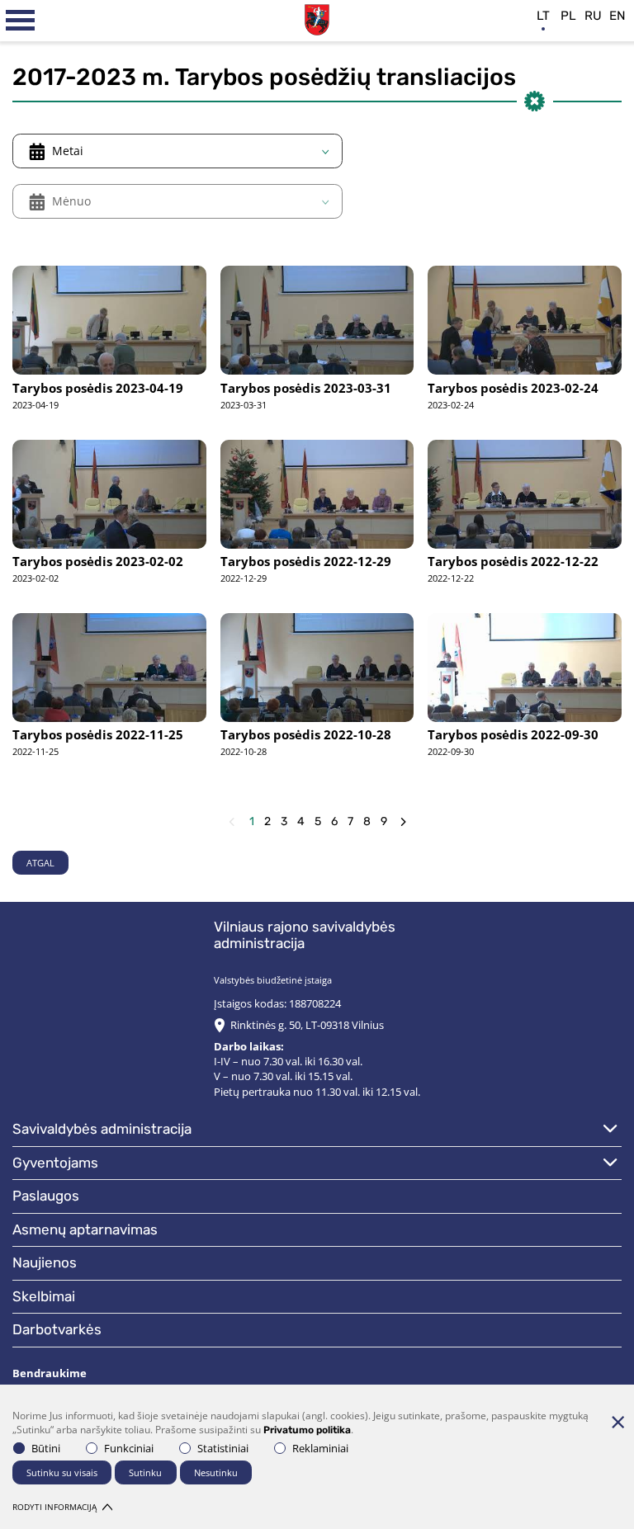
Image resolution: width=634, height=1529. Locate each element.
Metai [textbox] (67, 150)
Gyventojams (55, 1162)
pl (568, 15)
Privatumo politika (307, 1430)
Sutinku (145, 1472)
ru (593, 15)
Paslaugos (45, 1195)
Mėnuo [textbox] (71, 201)
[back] (231, 822)
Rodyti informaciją (54, 1506)
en (617, 15)
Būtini (45, 1448)
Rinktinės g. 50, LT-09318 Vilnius (307, 1024)
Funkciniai (129, 1448)
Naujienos (44, 1262)
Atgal (40, 863)
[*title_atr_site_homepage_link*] (317, 17)
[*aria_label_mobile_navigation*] (20, 20)
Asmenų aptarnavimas (85, 1229)
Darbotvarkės (57, 1329)
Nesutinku (216, 1472)
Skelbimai (43, 1296)
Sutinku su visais (61, 1472)
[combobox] (177, 151)
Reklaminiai (320, 1448)
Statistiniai (222, 1448)
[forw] (403, 822)
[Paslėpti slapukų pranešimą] (617, 1421)
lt (543, 15)
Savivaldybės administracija (102, 1129)
